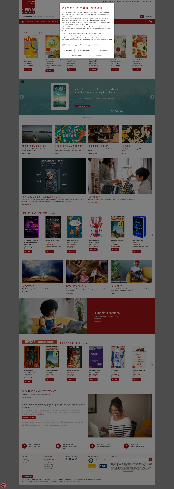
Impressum (99, 55)
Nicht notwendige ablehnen (85, 50)
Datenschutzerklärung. (106, 39)
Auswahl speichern (104, 50)
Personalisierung (95, 45)
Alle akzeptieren (68, 50)
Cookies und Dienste (77, 55)
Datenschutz (89, 55)
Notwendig (67, 45)
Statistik (79, 45)
